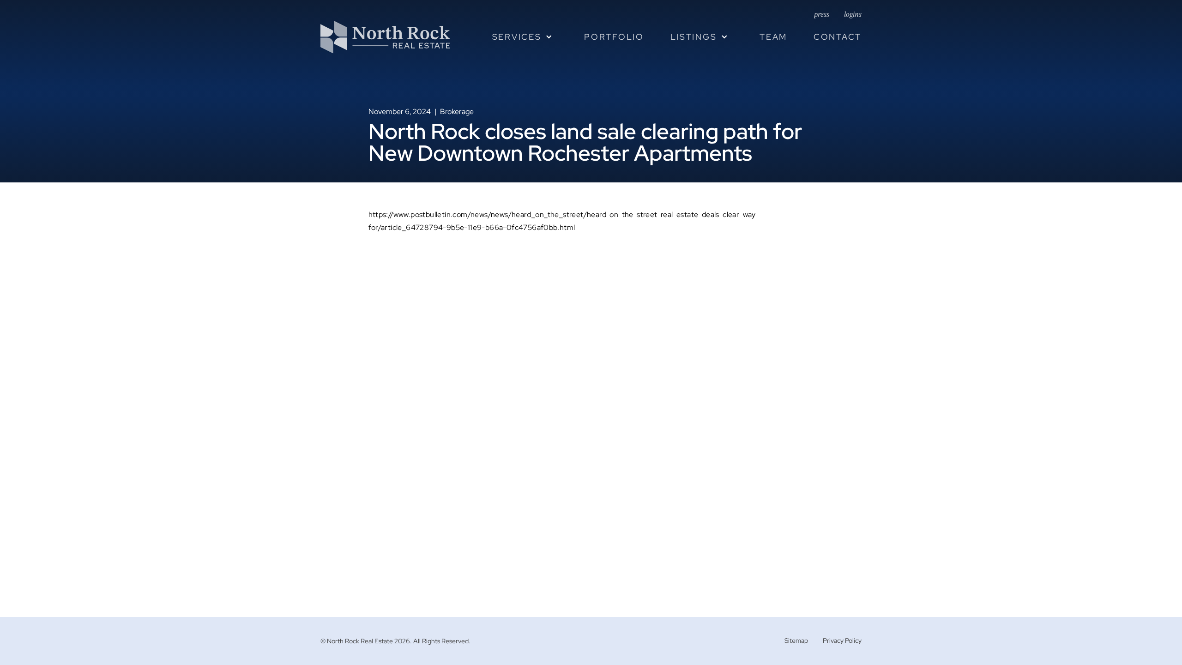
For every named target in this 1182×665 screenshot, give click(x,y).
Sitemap (796, 640)
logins (853, 14)
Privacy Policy (842, 640)
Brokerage (457, 111)
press (821, 14)
